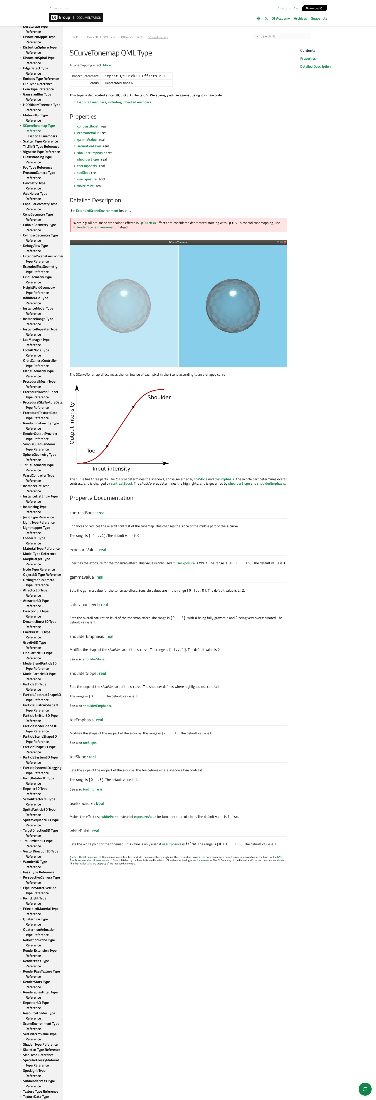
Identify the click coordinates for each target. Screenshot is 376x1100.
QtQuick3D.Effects (132, 37)
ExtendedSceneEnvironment (97, 210)
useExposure (87, 179)
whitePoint (85, 185)
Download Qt (315, 8)
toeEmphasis (87, 165)
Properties (308, 58)
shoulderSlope (88, 159)
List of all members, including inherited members (114, 102)
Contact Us (284, 8)
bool (100, 803)
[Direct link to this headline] (99, 117)
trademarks (203, 860)
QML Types (109, 37)
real (102, 512)
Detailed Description (315, 66)
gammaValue (87, 139)
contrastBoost (88, 126)
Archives (300, 18)
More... (108, 65)
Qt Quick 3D (91, 37)
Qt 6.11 (74, 37)
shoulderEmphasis (91, 152)
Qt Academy (281, 18)
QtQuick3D (148, 222)
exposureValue (88, 132)
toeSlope (83, 172)
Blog (296, 8)
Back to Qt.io (61, 8)
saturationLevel (89, 146)
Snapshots (319, 18)
